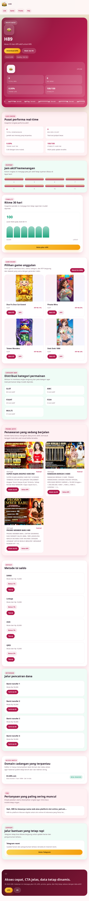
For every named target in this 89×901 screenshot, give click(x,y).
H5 (17, 890)
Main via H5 (29, 51)
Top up (10, 590)
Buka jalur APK (42, 247)
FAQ (28, 11)
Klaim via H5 (12, 490)
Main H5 (11, 312)
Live (4, 11)
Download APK (12, 51)
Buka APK (25, 490)
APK (20, 312)
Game (12, 11)
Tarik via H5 (12, 692)
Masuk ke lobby (77, 270)
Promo (20, 11)
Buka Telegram (45, 852)
